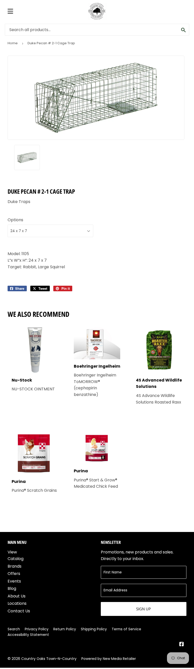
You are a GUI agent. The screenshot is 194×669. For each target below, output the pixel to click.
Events (14, 581)
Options (15, 220)
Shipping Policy (94, 629)
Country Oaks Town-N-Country (49, 658)
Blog (12, 588)
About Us (17, 596)
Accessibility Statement (28, 634)
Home (13, 43)
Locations (17, 603)
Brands (14, 566)
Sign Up (143, 608)
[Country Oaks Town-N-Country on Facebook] (181, 645)
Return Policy (64, 629)
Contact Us (19, 611)
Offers (14, 573)
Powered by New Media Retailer (108, 658)
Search (14, 629)
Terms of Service (126, 629)
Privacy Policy (36, 629)
